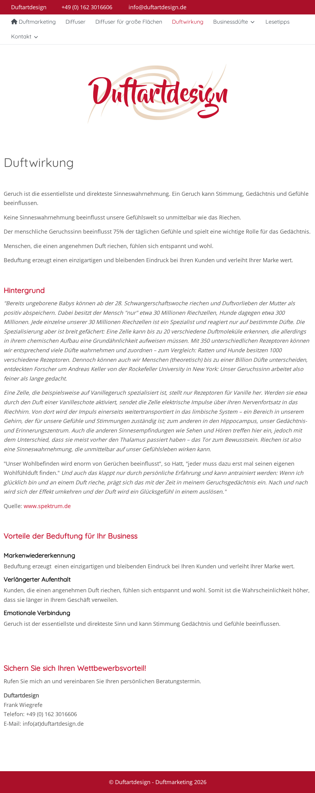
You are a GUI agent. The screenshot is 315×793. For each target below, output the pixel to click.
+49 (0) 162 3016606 (87, 7)
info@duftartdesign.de (157, 7)
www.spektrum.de (47, 506)
